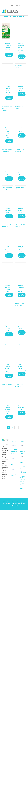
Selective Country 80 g (20, 88)
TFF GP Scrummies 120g (21, 407)
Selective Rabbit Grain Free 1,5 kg (7, 90)
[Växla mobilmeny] (25, 11)
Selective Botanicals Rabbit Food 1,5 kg (8, 47)
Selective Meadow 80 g (20, 172)
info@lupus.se (14, 503)
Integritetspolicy (14, 505)
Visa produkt (9, 54)
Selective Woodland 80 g (8, 210)
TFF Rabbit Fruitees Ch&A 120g (7, 409)
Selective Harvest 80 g (20, 129)
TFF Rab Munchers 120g (20, 326)
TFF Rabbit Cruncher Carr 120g (8, 368)
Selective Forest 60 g (20, 210)
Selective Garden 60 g (7, 172)
